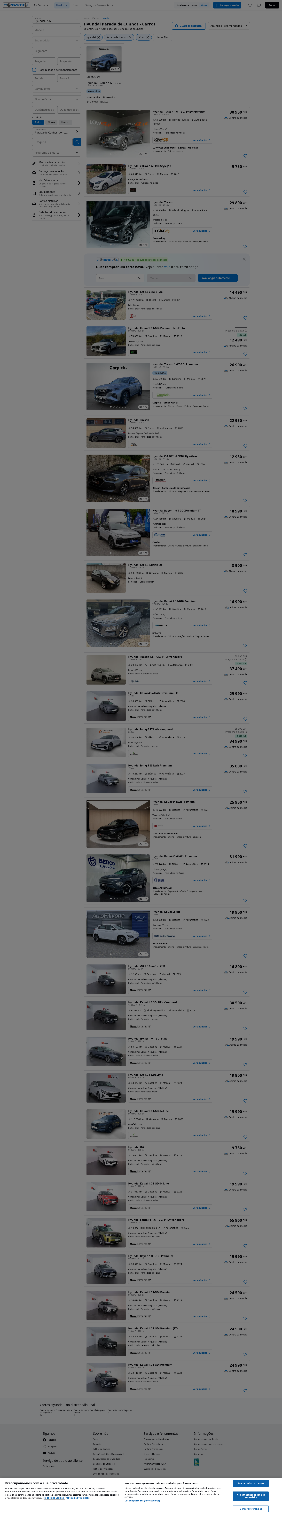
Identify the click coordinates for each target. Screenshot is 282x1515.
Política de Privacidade (78, 1497)
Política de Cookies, (54, 1497)
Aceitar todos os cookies (251, 1483)
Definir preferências (251, 1508)
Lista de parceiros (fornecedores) (142, 1500)
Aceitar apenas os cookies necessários (251, 1496)
